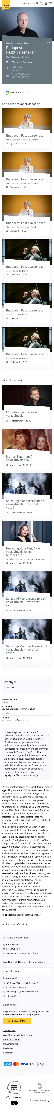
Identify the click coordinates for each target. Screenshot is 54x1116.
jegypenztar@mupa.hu (16, 987)
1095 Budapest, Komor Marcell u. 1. (21, 953)
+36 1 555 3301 (32, 982)
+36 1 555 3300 (13, 982)
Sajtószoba (8, 1053)
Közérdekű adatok (11, 1039)
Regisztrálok (18, 1020)
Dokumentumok (10, 1044)
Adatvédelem (9, 1030)
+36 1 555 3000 (13, 944)
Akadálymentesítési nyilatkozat (18, 1035)
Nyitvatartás (11, 996)
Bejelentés (8, 1048)
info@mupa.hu (13, 948)
